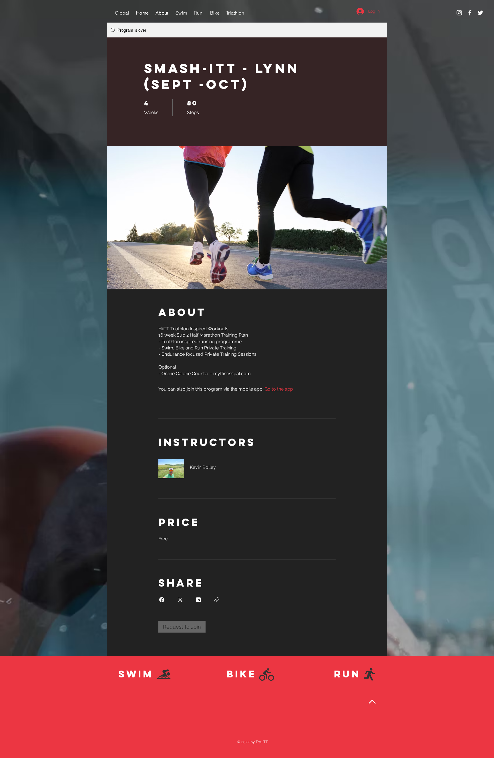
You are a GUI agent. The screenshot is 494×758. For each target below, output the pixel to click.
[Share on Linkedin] (198, 599)
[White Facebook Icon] (469, 12)
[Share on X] (180, 599)
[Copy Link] (216, 599)
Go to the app (278, 389)
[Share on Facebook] (161, 599)
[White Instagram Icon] (459, 12)
